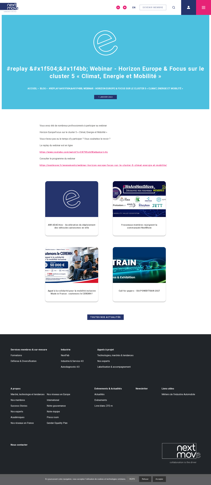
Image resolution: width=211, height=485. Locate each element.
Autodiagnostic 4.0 (70, 366)
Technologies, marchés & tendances (115, 355)
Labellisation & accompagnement (114, 366)
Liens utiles (168, 388)
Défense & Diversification (23, 361)
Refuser (145, 479)
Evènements (100, 400)
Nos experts (103, 361)
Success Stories (19, 405)
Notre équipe (53, 411)
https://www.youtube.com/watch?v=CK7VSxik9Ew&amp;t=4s (74, 152)
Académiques (17, 417)
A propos (16, 388)
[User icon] (188, 7)
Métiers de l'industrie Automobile (178, 394)
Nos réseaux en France (22, 423)
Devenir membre (153, 7)
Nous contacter (19, 444)
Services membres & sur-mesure (29, 349)
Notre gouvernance (56, 405)
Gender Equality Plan (57, 423)
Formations (16, 355)
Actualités (99, 394)
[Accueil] (9, 7)
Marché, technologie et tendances (27, 394)
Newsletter (142, 388)
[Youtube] (125, 7)
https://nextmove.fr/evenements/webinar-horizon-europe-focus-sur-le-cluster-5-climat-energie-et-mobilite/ (103, 165)
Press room (53, 417)
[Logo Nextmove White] (181, 453)
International (53, 400)
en (133, 7)
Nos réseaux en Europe (58, 394)
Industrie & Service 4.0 (72, 361)
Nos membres (18, 400)
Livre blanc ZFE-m (103, 405)
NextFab (65, 355)
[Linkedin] (118, 7)
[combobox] (173, 7)
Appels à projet (105, 349)
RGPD (132, 479)
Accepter (159, 479)
